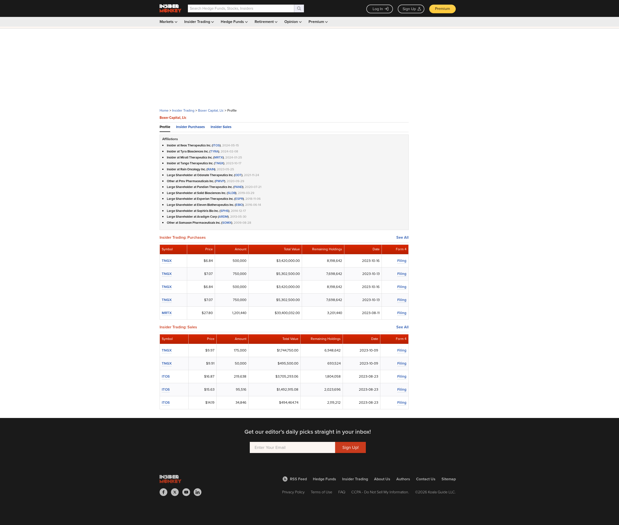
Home (164, 110)
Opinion (291, 21)
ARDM (223, 216)
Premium (442, 8)
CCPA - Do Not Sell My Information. (380, 492)
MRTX (218, 157)
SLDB (232, 193)
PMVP (220, 181)
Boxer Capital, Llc (211, 110)
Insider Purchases (190, 126)
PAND (238, 187)
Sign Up (409, 9)
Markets (167, 21)
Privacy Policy (293, 492)
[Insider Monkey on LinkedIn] (199, 492)
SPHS (224, 211)
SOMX (226, 222)
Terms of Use (321, 492)
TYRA (214, 151)
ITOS (216, 145)
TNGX (219, 163)
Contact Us (425, 479)
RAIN (210, 169)
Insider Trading (197, 21)
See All (402, 237)
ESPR (239, 198)
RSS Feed (298, 479)
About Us (382, 479)
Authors (403, 479)
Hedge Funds (233, 21)
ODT (238, 175)
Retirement (265, 21)
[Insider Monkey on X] (176, 492)
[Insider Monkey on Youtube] (188, 492)
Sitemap (449, 479)
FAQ (341, 492)
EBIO (239, 204)
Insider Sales (221, 126)
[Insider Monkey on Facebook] (165, 492)
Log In (378, 9)
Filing (401, 260)
